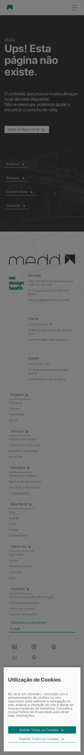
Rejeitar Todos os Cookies (39, 739)
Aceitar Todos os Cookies (38, 730)
